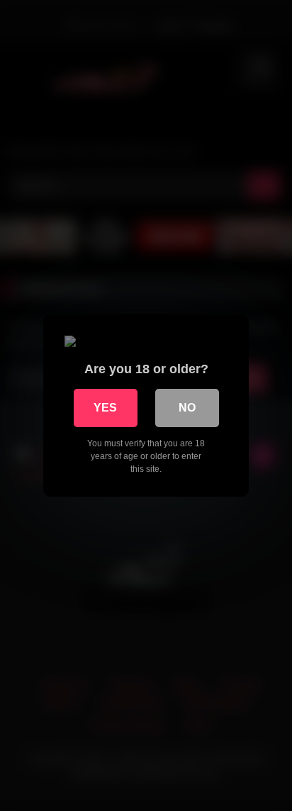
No (187, 408)
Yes (105, 408)
